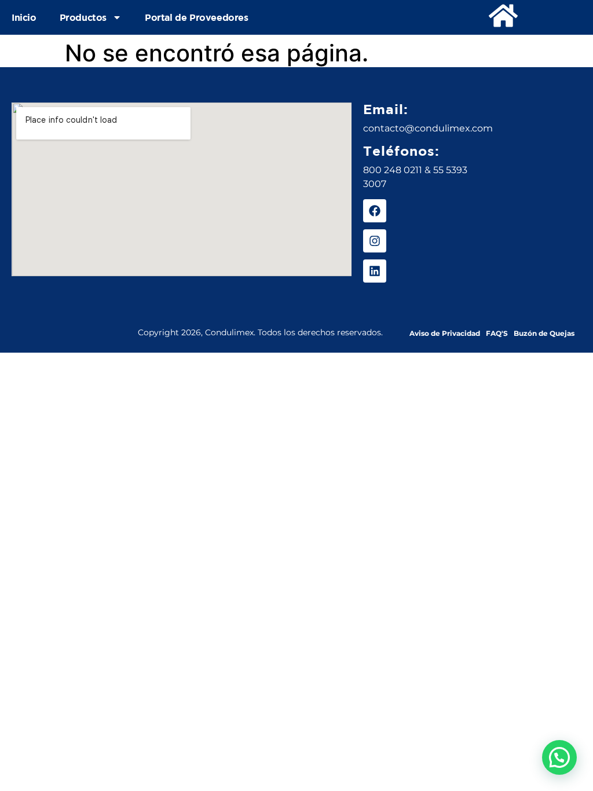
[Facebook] (374, 210)
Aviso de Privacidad (444, 333)
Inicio (24, 17)
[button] (559, 757)
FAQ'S (497, 333)
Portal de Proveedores (196, 17)
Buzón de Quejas (544, 333)
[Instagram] (374, 240)
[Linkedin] (374, 271)
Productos (83, 17)
